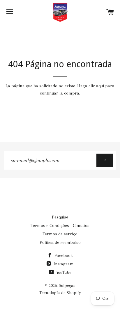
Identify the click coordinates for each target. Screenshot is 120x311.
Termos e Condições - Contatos (60, 225)
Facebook (63, 255)
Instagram (63, 263)
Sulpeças (67, 285)
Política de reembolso (60, 242)
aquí (100, 85)
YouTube (63, 272)
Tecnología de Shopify (60, 292)
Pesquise (60, 217)
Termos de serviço (60, 234)
